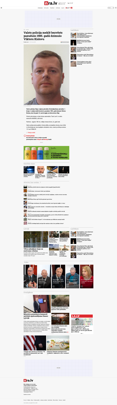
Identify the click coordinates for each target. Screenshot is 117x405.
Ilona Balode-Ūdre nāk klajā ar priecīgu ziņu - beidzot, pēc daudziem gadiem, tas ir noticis (85, 49)
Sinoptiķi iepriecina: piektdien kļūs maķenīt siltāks (53, 253)
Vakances (60, 400)
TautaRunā (52, 7)
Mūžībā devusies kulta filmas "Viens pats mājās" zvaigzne (84, 42)
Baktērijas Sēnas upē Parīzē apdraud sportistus (40, 199)
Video (26, 262)
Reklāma (28, 400)
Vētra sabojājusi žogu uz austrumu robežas (33, 250)
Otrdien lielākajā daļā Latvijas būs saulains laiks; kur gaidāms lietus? (46, 223)
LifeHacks (58, 7)
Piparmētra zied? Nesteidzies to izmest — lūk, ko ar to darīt (85, 55)
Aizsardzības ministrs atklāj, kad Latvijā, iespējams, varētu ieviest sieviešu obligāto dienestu (47, 195)
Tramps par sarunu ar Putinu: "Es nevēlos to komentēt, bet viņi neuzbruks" (34, 353)
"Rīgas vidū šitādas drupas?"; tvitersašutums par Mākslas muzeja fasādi (46, 219)
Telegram (39, 139)
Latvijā (27, 29)
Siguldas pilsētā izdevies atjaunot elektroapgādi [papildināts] (44, 187)
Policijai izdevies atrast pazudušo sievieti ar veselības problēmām (52, 176)
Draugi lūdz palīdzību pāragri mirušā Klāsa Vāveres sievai (53, 240)
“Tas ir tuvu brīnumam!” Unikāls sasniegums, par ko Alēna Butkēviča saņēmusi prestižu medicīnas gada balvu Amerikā (48, 215)
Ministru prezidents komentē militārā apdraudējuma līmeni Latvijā (36, 316)
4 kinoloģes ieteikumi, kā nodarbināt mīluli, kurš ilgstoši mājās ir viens (46, 203)
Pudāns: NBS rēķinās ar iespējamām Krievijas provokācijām (63, 254)
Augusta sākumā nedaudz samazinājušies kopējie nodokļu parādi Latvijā (46, 211)
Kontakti (64, 400)
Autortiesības (50, 400)
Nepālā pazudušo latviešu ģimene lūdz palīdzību (64, 240)
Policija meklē (30, 132)
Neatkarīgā (40, 7)
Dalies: (41, 142)
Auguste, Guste (62, 4)
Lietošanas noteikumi (43, 400)
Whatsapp (45, 139)
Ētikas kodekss (55, 400)
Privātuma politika (37, 400)
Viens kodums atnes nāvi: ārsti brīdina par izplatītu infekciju (84, 63)
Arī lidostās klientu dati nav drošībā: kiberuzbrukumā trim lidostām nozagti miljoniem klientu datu (59, 329)
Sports (62, 7)
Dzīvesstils (46, 7)
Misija (32, 400)
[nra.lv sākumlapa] (50, 3)
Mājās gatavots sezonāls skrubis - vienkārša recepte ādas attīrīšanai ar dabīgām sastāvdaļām (48, 207)
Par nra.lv (25, 400)
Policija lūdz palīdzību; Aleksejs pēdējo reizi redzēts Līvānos (40, 176)
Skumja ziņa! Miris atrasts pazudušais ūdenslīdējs (63, 175)
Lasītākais (75, 30)
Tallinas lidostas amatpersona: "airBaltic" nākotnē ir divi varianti (58, 352)
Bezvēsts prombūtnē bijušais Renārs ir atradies (29, 175)
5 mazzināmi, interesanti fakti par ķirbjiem (39, 191)
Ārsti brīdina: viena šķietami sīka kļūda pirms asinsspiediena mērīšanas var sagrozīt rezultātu (85, 35)
